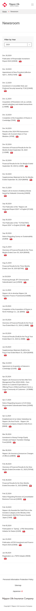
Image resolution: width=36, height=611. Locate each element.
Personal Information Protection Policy (18, 579)
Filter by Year (10, 40)
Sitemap (18, 585)
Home (4, 11)
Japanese (17, 591)
